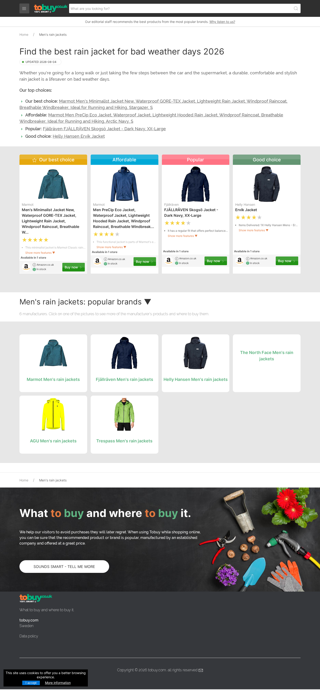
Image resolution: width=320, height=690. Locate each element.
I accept (31, 683)
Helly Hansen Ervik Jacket (79, 136)
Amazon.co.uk (45, 264)
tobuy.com (157, 670)
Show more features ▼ (40, 252)
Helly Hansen (245, 204)
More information (58, 683)
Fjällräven (171, 204)
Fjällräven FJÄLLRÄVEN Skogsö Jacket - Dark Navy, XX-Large (104, 128)
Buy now (72, 267)
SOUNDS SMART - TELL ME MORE (64, 566)
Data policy (28, 636)
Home (23, 34)
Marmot (27, 204)
